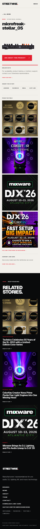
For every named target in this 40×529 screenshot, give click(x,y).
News (5, 490)
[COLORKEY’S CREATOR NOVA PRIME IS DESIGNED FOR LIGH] (20, 156)
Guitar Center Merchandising (16, 507)
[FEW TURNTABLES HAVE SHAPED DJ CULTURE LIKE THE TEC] (20, 118)
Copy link (32, 88)
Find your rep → (7, 77)
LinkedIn (6, 88)
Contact (7, 500)
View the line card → (9, 264)
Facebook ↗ (17, 511)
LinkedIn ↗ (6, 513)
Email (24, 88)
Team (5, 497)
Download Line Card (12, 504)
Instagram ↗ (7, 511)
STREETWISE (10, 4)
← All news (6, 14)
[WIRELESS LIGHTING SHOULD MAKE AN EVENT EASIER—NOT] (20, 230)
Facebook (15, 88)
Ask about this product (17, 58)
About (6, 494)
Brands (6, 487)
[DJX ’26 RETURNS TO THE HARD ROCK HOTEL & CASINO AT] (20, 193)
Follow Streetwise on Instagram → (14, 250)
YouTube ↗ (27, 511)
